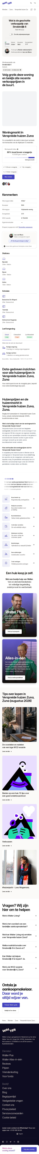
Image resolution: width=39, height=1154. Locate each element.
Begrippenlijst (9, 1096)
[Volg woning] (35, 9)
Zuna (11, 9)
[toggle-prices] (11, 34)
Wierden (4, 9)
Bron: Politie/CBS (14, 359)
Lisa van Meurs (27, 52)
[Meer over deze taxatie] (20, 70)
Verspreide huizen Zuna (22, 9)
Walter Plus (8, 1055)
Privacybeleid (9, 1109)
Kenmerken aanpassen (25, 227)
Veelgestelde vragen (12, 1100)
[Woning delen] (31, 9)
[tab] (6, 336)
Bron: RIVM (5, 359)
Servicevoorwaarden (12, 1113)
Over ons (6, 1088)
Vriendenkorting (10, 1072)
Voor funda (7, 1076)
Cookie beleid (9, 1117)
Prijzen (5, 1067)
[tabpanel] (19, 349)
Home (4, 1020)
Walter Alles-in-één (12, 1059)
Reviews (6, 1063)
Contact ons (8, 1105)
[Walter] (7, 3)
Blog (4, 1092)
